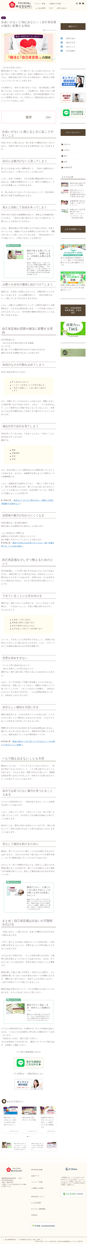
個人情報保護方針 (10, 1239)
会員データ (35, 1176)
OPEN (48, 117)
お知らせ (67, 144)
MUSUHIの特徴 (36, 1170)
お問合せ (34, 1215)
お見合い (67, 150)
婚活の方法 (70, 42)
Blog (12, 1159)
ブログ (51, 8)
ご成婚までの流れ (55, 3)
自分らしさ (70, 47)
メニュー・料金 (39, 3)
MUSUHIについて (26, 8)
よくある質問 (40, 8)
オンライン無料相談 (38, 1209)
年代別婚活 (70, 51)
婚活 (3, 17)
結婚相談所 (68, 167)
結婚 (65, 162)
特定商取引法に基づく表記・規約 (30, 1239)
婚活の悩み (70, 38)
